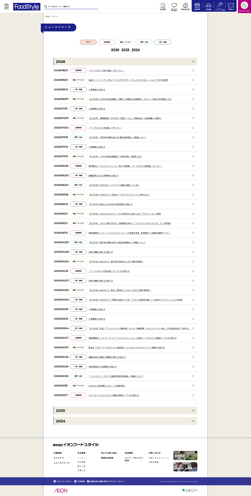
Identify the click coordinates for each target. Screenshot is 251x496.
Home (47, 16)
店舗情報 (107, 42)
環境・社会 (144, 42)
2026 (60, 61)
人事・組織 (163, 42)
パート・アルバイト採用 (183, 467)
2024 (60, 421)
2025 (60, 410)
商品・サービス (125, 42)
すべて (88, 42)
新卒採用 (180, 455)
